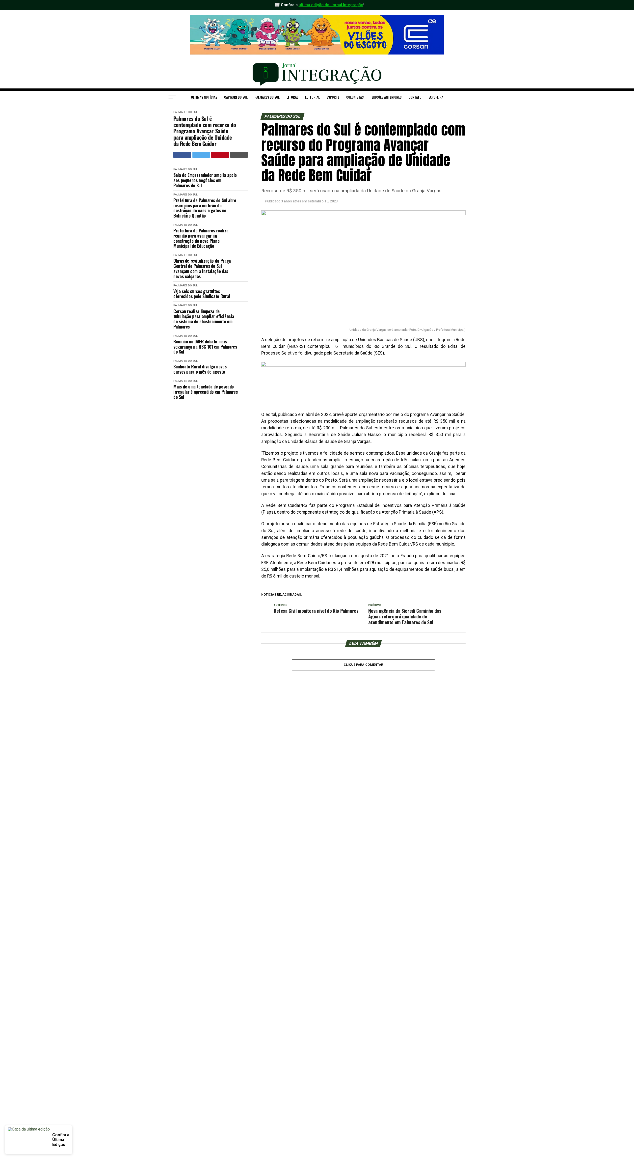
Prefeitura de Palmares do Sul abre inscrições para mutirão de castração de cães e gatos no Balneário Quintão (204, 208)
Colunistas (355, 97)
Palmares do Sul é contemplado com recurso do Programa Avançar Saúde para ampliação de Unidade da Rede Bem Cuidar (204, 131)
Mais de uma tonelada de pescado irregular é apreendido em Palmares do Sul (205, 391)
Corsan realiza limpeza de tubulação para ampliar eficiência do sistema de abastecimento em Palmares (203, 319)
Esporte (333, 97)
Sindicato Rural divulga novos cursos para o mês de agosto (200, 369)
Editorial (312, 97)
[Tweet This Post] (201, 155)
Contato (415, 97)
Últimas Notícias (204, 97)
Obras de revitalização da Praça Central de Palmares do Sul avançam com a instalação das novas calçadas (202, 268)
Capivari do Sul (236, 97)
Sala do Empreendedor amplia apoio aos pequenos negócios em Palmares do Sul (205, 180)
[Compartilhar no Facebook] (182, 155)
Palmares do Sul (267, 97)
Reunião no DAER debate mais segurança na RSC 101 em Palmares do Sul (205, 346)
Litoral (292, 97)
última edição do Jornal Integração (331, 4)
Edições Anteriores (386, 97)
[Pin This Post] (220, 155)
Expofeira (435, 97)
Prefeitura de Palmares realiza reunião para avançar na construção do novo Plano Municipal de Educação (200, 238)
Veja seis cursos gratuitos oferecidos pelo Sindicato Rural (201, 294)
